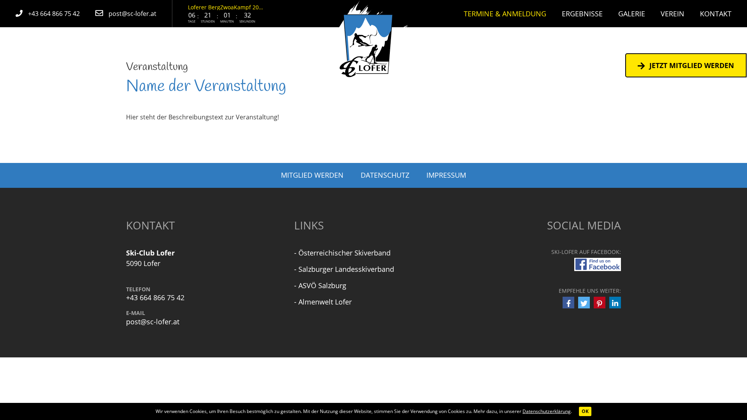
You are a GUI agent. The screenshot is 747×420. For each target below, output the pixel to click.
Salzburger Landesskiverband (346, 269)
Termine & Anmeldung (505, 13)
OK (585, 411)
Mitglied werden (312, 175)
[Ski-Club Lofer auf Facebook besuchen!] (597, 263)
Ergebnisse (582, 13)
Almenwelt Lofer (325, 301)
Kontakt (715, 13)
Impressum (446, 175)
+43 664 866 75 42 (155, 297)
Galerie (631, 13)
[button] (568, 302)
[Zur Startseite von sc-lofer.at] (373, 42)
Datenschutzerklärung (547, 411)
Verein (672, 13)
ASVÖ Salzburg (322, 285)
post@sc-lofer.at (152, 321)
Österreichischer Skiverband (344, 252)
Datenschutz (385, 175)
